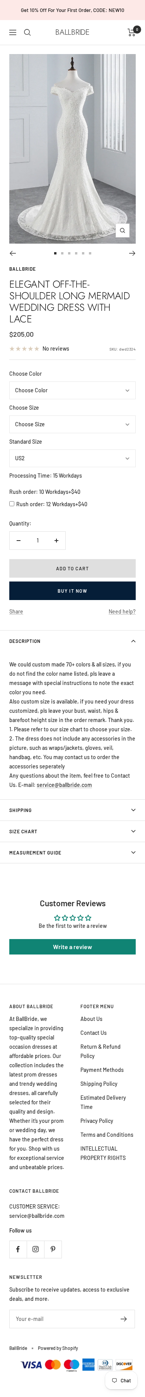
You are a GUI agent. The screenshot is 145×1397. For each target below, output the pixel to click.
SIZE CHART (23, 831)
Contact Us (93, 1032)
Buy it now (72, 590)
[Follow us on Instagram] (35, 1249)
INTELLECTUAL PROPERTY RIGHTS (103, 1153)
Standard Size (25, 441)
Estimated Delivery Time (103, 1102)
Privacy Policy (96, 1120)
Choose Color (25, 373)
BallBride (22, 268)
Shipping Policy (99, 1083)
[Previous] (12, 253)
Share (16, 611)
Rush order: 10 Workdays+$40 (44, 491)
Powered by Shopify (58, 1348)
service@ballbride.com (64, 785)
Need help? (122, 611)
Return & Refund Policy (100, 1051)
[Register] (124, 1319)
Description (25, 641)
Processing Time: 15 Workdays (45, 475)
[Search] (27, 32)
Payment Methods (102, 1069)
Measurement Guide (35, 852)
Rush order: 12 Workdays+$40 (51, 504)
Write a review (72, 946)
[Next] (132, 253)
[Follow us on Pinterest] (52, 1249)
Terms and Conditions (106, 1134)
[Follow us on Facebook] (18, 1249)
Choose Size (24, 407)
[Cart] (132, 32)
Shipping (20, 810)
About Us (91, 1019)
